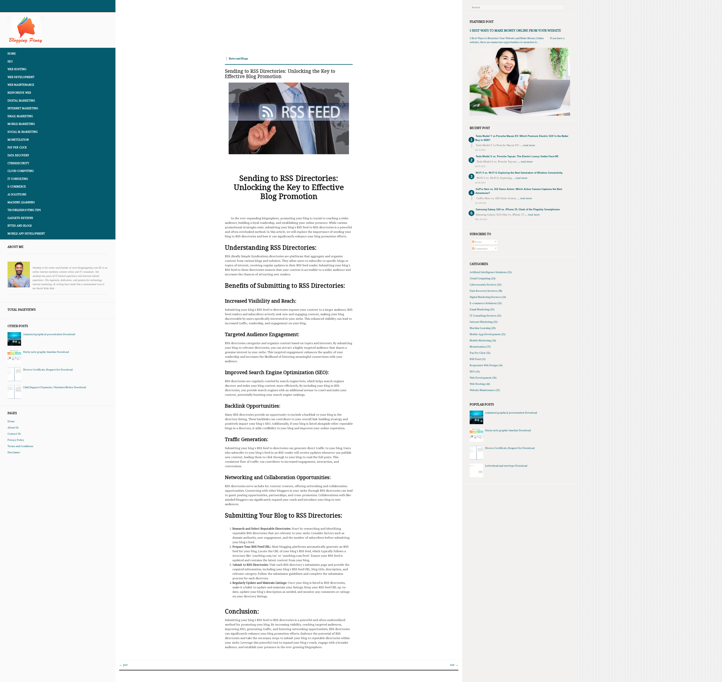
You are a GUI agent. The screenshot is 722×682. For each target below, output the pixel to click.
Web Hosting (17, 69)
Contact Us (14, 433)
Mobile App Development (26, 233)
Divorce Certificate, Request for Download (48, 369)
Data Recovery (18, 155)
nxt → (454, 665)
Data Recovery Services (483, 290)
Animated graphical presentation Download (49, 334)
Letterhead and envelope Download (506, 465)
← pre (123, 665)
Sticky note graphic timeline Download (46, 352)
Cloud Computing (21, 171)
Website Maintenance (482, 390)
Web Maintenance (21, 85)
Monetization (18, 139)
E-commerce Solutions (483, 303)
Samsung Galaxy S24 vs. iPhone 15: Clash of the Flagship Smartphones (518, 209)
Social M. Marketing (23, 132)
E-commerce (17, 186)
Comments (481, 248)
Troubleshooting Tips (24, 210)
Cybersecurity (18, 163)
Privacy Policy (16, 440)
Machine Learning (21, 202)
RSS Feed (475, 359)
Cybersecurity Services (483, 284)
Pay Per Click (17, 147)
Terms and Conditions (20, 446)
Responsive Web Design (484, 365)
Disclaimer (14, 452)
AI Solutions (17, 194)
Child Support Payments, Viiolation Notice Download (54, 387)
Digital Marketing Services (485, 297)
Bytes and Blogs (20, 225)
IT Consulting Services (483, 315)
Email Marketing (20, 116)
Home (12, 53)
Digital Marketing (21, 100)
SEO (10, 61)
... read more (527, 145)
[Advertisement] (228, 26)
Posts (478, 242)
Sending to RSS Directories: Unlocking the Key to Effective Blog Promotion (280, 73)
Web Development (21, 77)
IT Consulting (18, 179)
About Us (13, 427)
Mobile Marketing (21, 124)
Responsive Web (19, 92)
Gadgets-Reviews (20, 218)
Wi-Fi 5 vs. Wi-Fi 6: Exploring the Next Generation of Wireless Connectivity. (519, 172)
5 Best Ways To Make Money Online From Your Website (515, 30)
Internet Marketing (23, 108)
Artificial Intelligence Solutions (488, 272)
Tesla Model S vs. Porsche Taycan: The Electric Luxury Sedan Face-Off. (517, 156)
